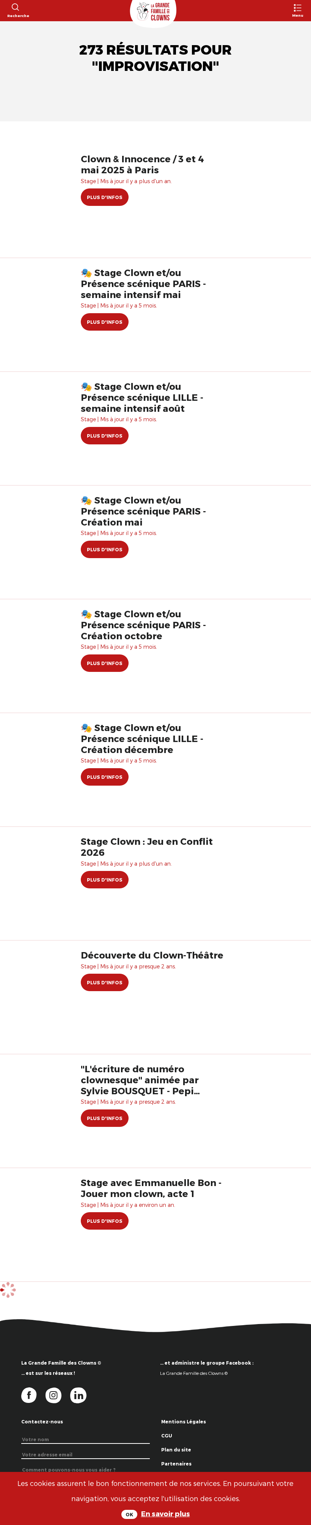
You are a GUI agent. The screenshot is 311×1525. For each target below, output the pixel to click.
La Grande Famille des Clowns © (194, 1373)
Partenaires (176, 1463)
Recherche (15, 15)
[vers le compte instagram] (58, 1395)
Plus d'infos (105, 197)
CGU (166, 1435)
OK (129, 1514)
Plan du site (176, 1449)
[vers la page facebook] (33, 1395)
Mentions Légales (183, 1421)
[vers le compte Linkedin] (82, 1395)
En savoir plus (165, 1513)
